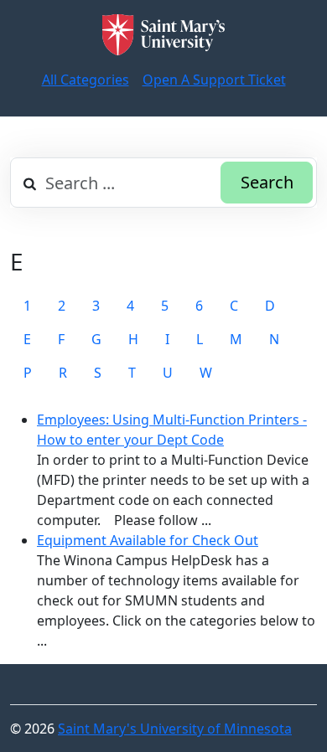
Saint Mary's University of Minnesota (175, 728)
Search (267, 182)
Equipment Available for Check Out (147, 540)
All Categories (85, 79)
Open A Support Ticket (214, 79)
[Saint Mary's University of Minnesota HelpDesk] (163, 34)
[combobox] (163, 182)
